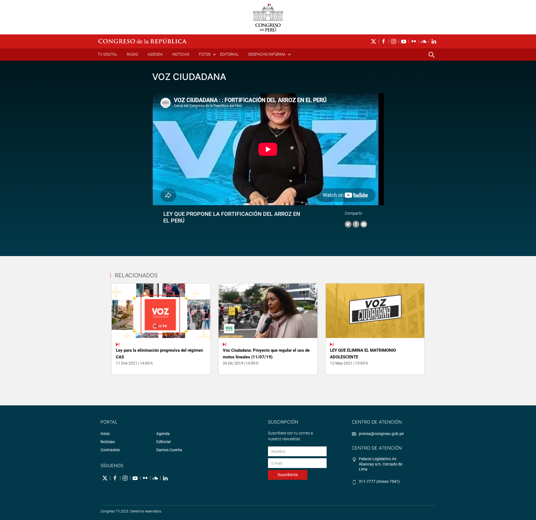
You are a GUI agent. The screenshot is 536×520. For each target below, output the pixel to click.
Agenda (155, 54)
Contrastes (110, 450)
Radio (132, 54)
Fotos (204, 54)
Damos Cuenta (169, 450)
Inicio (105, 433)
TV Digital (107, 54)
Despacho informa (267, 54)
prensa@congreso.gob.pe (381, 433)
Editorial (229, 54)
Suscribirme (287, 474)
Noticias (180, 54)
